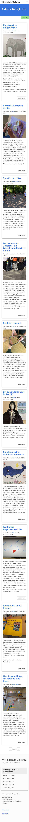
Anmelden (25, 18)
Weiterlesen (22, 98)
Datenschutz (5, 810)
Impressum (5, 813)
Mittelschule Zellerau (10, 2)
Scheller (14, 532)
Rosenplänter (15, 181)
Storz (13, 111)
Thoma (14, 31)
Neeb (13, 254)
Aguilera (14, 397)
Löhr (13, 326)
